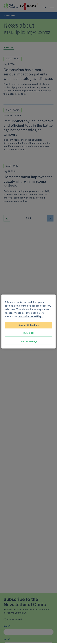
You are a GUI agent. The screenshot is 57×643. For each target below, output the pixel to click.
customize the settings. (30, 316)
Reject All (28, 333)
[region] (28, 321)
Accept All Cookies (28, 325)
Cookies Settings (28, 341)
